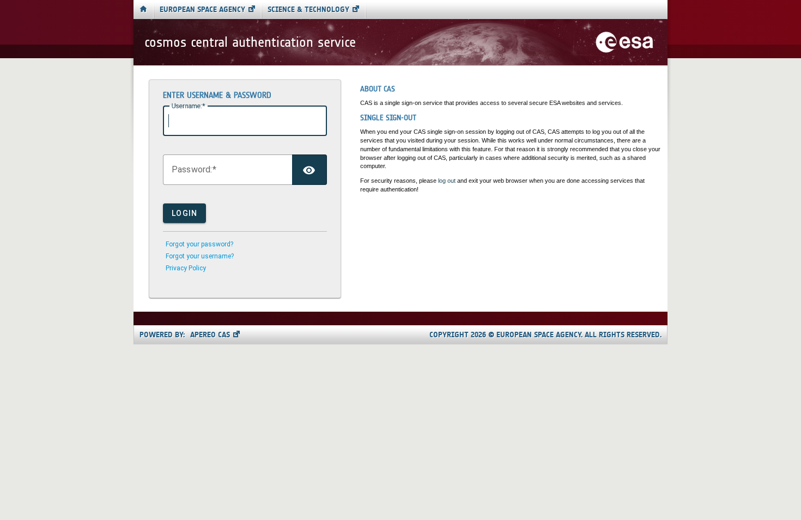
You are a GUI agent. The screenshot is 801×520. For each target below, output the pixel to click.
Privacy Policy (186, 268)
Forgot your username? (200, 256)
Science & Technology (308, 9)
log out (447, 180)
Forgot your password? (199, 244)
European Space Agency (202, 9)
